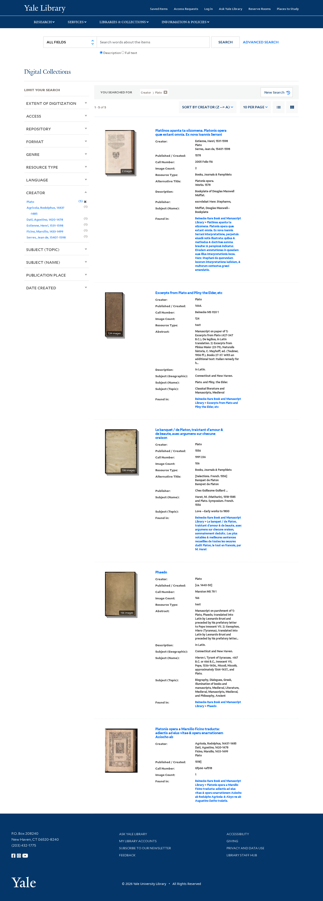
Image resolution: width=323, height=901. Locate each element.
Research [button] (43, 22)
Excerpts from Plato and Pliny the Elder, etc (188, 293)
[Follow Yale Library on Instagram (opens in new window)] (19, 856)
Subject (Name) (43, 262)
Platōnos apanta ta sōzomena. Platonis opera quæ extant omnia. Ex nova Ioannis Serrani (191, 133)
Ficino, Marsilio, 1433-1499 (45, 231)
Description (112, 53)
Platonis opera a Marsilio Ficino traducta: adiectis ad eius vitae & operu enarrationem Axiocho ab (189, 733)
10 (253, 107)
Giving (232, 841)
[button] (225, 42)
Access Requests (186, 9)
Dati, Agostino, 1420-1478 (45, 219)
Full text (131, 53)
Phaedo (161, 572)
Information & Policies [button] (184, 22)
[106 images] (121, 451)
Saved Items (159, 9)
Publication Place (46, 275)
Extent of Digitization (51, 103)
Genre (33, 154)
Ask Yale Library (230, 9)
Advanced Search (261, 42)
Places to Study (288, 9)
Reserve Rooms (260, 9)
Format (35, 141)
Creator (35, 192)
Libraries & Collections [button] (123, 22)
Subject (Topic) (43, 249)
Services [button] (76, 22)
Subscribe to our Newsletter (145, 848)
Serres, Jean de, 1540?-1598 (46, 237)
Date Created (41, 287)
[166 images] (120, 593)
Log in (208, 9)
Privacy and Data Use (245, 848)
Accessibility (238, 834)
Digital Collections (47, 72)
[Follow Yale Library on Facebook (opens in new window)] (13, 856)
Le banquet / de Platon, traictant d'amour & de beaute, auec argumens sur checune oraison (189, 434)
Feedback (127, 855)
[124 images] (114, 314)
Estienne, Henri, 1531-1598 (45, 225)
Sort (206, 107)
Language (37, 180)
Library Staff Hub (242, 855)
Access (33, 116)
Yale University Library (44, 8)
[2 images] (119, 152)
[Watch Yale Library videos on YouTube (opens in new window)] (25, 856)
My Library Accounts (138, 841)
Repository (38, 128)
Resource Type (42, 167)
